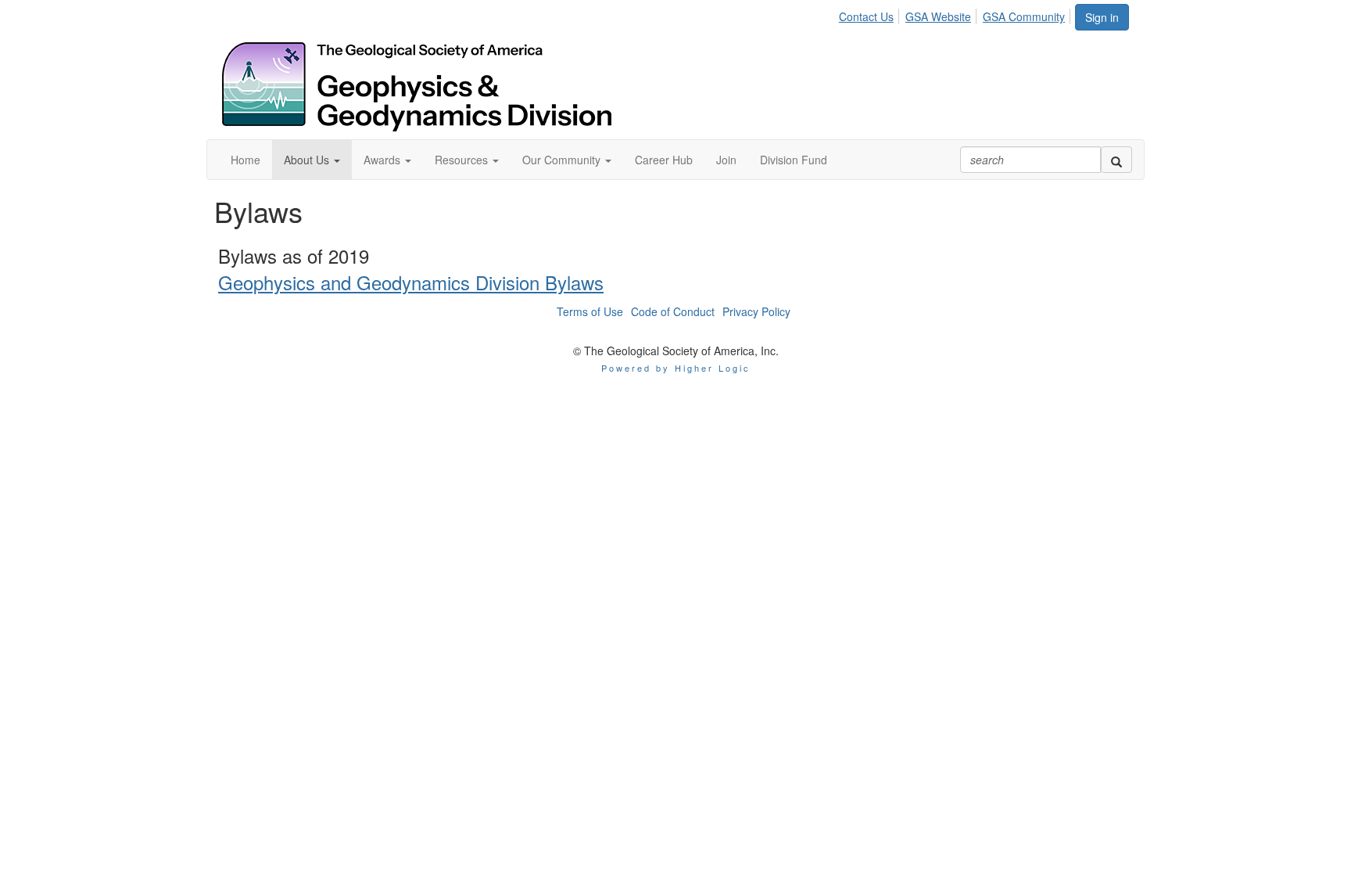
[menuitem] (870, 14)
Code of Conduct (673, 311)
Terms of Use (590, 311)
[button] (312, 159)
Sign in (1102, 17)
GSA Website (938, 16)
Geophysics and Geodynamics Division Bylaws (411, 282)
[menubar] (956, 14)
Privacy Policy (756, 311)
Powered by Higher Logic (676, 367)
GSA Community (1024, 16)
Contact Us (866, 16)
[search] (1116, 159)
